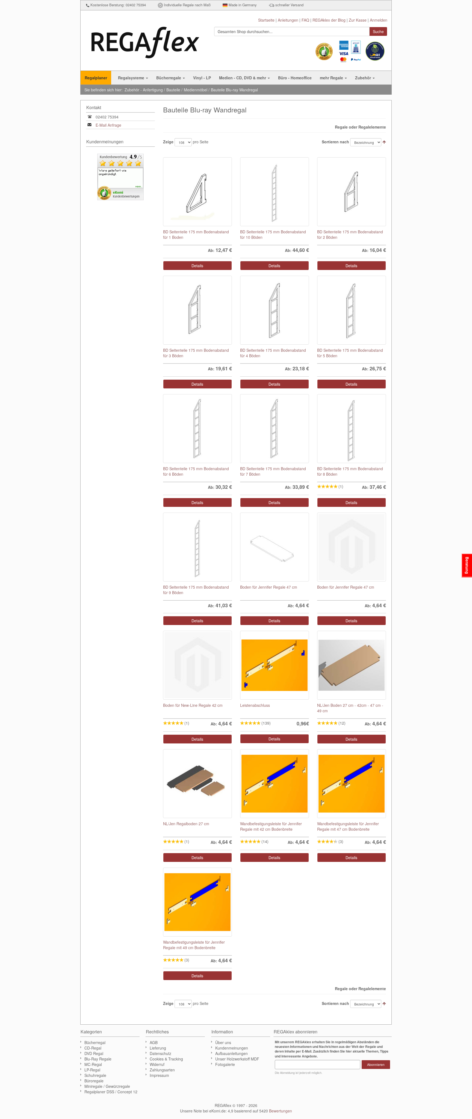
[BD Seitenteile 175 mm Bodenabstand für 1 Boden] (197, 191)
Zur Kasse (358, 20)
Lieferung (158, 1048)
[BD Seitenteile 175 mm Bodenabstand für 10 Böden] (274, 191)
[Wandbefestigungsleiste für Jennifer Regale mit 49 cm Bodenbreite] (197, 902)
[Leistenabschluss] (274, 665)
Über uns (223, 1042)
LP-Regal (92, 1070)
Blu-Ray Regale (97, 1059)
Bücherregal (94, 1042)
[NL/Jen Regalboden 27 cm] (197, 783)
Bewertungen (280, 1111)
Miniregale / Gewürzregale (107, 1086)
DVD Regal (93, 1053)
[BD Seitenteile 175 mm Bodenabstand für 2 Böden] (351, 191)
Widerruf (157, 1064)
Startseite (266, 20)
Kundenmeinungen (231, 1048)
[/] (197, 665)
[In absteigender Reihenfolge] (384, 141)
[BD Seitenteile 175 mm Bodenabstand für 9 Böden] (197, 547)
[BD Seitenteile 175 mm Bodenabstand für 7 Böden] (274, 428)
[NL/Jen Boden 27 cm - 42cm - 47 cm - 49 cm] (351, 665)
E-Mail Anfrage (108, 125)
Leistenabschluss (255, 705)
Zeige (168, 141)
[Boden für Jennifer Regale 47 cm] (274, 547)
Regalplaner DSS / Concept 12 (110, 1091)
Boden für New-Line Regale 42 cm (193, 705)
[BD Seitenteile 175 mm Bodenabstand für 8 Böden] (351, 428)
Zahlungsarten (162, 1070)
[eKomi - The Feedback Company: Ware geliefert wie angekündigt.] (120, 176)
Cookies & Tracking (166, 1059)
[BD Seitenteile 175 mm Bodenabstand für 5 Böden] (351, 310)
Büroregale (94, 1080)
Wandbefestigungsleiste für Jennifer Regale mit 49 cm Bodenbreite (194, 944)
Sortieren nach (335, 141)
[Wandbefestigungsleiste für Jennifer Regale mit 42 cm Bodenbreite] (274, 783)
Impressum (159, 1075)
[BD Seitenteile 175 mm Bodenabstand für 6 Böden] (197, 428)
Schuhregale (95, 1075)
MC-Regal (93, 1064)
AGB (154, 1042)
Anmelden (378, 20)
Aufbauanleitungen (231, 1053)
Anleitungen (288, 20)
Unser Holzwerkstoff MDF (237, 1059)
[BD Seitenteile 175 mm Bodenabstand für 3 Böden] (197, 310)
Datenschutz (160, 1053)
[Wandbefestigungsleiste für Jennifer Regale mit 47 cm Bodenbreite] (351, 783)
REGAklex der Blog (329, 20)
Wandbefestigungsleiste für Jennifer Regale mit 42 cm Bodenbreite (271, 826)
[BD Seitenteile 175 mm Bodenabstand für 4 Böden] (274, 310)
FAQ (305, 20)
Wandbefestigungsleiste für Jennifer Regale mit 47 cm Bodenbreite (348, 826)
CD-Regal (92, 1048)
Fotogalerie (225, 1064)
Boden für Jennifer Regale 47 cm (268, 587)
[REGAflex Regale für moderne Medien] (145, 40)
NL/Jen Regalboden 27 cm (186, 823)
